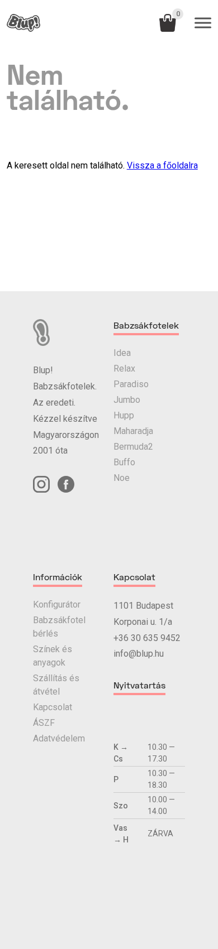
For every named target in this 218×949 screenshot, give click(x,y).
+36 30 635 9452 (147, 638)
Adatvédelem (59, 738)
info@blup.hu (138, 653)
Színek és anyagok (52, 656)
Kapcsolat (52, 707)
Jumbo (126, 399)
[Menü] (203, 23)
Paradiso (131, 384)
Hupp (123, 415)
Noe (121, 478)
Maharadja (133, 431)
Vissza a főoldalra (162, 165)
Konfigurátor (56, 604)
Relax (124, 368)
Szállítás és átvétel (56, 685)
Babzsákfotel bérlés (59, 627)
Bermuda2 (133, 446)
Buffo (124, 462)
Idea (122, 353)
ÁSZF (44, 722)
